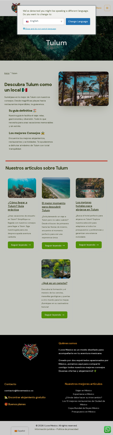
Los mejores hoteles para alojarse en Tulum (87, 206)
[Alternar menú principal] (107, 8)
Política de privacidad (67, 429)
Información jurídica (44, 429)
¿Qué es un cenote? (54, 283)
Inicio (7, 73)
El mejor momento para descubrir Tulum (53, 206)
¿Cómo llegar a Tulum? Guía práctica (17, 206)
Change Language (78, 21)
